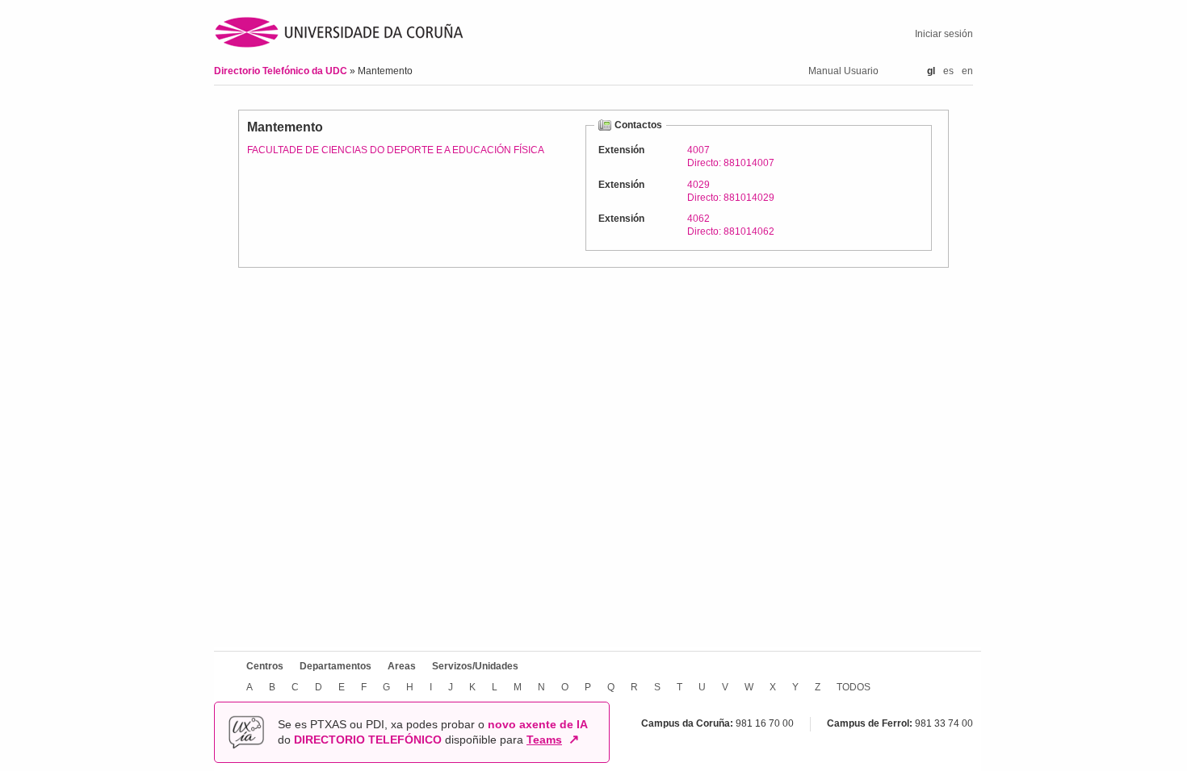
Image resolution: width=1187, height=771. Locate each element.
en (967, 71)
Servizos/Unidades (475, 666)
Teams (544, 739)
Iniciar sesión (944, 34)
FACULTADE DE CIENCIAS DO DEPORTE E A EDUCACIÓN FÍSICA (395, 150)
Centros (264, 666)
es (948, 71)
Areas (402, 666)
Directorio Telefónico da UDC (282, 71)
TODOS (853, 687)
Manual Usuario (843, 71)
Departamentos (335, 666)
